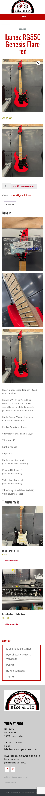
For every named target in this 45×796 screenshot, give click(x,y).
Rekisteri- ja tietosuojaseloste (16, 777)
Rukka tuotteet (15, 670)
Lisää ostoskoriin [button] (11, 561)
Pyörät (10, 664)
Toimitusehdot (10, 783)
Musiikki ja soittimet (21, 195)
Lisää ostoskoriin (24, 186)
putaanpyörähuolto (25, 792)
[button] (38, 63)
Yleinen (10, 676)
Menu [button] (24, 16)
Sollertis (36, 792)
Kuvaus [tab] (10, 204)
